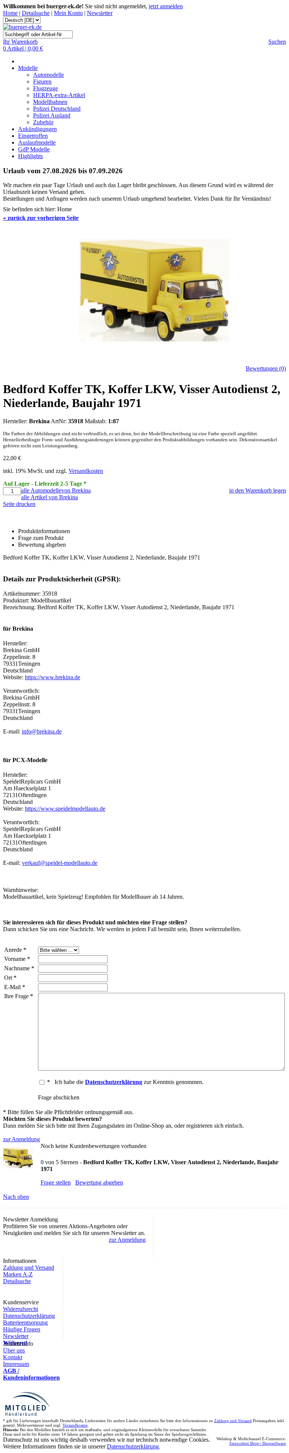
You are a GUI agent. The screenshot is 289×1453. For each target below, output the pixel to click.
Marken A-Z (18, 1274)
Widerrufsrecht (20, 1309)
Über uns (14, 1350)
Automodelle (48, 75)
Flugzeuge (45, 88)
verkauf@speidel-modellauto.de (59, 863)
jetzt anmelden (166, 6)
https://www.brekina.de (52, 677)
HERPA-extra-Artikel (59, 95)
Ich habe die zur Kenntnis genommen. (129, 1082)
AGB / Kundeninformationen (31, 1374)
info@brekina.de (42, 731)
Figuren (42, 81)
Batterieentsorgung (25, 1322)
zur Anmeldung (21, 1139)
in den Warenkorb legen (257, 490)
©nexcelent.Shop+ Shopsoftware (257, 1443)
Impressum (16, 1364)
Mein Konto (68, 13)
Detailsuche (36, 13)
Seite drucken (19, 504)
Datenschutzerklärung (29, 1316)
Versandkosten (85, 471)
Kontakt (12, 1357)
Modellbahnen (50, 102)
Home (10, 13)
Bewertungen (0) (266, 368)
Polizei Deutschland (57, 108)
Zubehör (43, 122)
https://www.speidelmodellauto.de (65, 808)
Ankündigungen (37, 129)
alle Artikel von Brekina (49, 497)
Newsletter (100, 13)
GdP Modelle (34, 149)
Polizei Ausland (51, 115)
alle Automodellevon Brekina (56, 490)
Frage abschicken (58, 1097)
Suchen (277, 41)
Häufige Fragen (21, 1329)
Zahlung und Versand (28, 1267)
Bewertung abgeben (99, 1182)
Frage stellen (56, 1182)
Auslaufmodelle (37, 142)
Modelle (28, 68)
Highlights (30, 156)
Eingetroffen (33, 136)
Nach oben (16, 1197)
